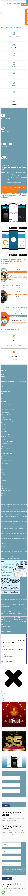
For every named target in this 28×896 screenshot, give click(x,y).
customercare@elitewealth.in (14, 344)
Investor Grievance (4, 439)
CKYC (26, 619)
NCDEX (26, 621)
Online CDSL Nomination (5, 417)
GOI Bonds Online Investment (6, 389)
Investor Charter (4, 438)
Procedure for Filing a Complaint (7, 460)
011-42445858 (14, 359)
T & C (2, 398)
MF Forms (2, 485)
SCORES (18, 617)
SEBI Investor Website (18, 619)
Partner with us (10, 16)
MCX (24, 619)
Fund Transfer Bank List (5, 436)
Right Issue (3, 470)
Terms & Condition (11, 634)
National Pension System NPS (7, 391)
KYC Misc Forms (4, 488)
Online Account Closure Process (7, 410)
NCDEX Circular (4, 427)
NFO (1, 477)
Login (18, 16)
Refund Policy (5, 635)
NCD (1, 476)
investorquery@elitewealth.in (6, 631)
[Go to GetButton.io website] (3, 894)
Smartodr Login (4, 458)
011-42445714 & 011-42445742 (14, 345)
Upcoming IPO (3, 396)
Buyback (2, 469)
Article (2, 388)
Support (2, 400)
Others (2, 495)
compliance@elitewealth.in (6, 626)
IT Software (3, 493)
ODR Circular (3, 456)
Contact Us (3, 376)
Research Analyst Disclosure (6, 414)
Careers (2, 374)
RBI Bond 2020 (4, 472)
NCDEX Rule (3, 429)
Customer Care (4, 377)
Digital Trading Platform (5, 444)
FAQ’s (2, 446)
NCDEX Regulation (4, 431)
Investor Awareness (5, 412)
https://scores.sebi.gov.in (9, 661)
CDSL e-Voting (3, 424)
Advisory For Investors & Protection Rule (9, 432)
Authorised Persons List (5, 379)
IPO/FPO (2, 467)
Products (9, 3)
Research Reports (11, 9)
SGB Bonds (3, 474)
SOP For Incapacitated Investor (7, 441)
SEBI (26, 617)
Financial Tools (10, 22)
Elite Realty (3, 455)
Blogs (2, 386)
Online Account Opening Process (7, 409)
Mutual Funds (3, 393)
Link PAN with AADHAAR (6, 419)
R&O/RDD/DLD (21, 621)
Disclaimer (2, 634)
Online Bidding (16, 3)
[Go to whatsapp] (3, 892)
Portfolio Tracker (4, 394)
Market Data (3, 384)
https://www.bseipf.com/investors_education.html (10, 556)
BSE (24, 617)
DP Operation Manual (5, 383)
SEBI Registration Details (9, 191)
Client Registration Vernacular (6, 443)
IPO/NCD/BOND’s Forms (5, 490)
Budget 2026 (3, 449)
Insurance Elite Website (5, 451)
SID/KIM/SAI (3, 497)
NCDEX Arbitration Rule (5, 434)
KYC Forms (3, 486)
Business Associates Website (6, 453)
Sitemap (6, 634)
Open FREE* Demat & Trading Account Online (13, 187)
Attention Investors (8, 637)
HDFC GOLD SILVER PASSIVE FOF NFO (10, 329)
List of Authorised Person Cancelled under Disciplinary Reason (13, 381)
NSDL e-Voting (3, 422)
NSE (22, 617)
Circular (2, 426)
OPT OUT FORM (4, 401)
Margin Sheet (3, 491)
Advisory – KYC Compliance (6, 448)
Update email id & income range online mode (9, 421)
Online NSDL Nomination (5, 415)
